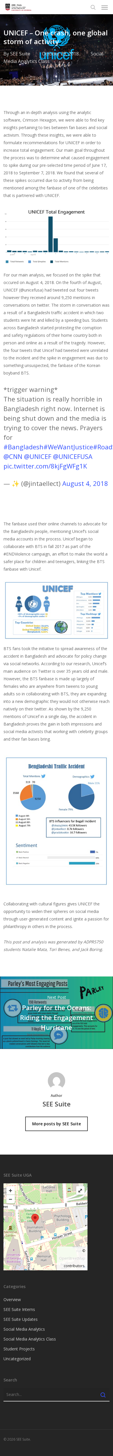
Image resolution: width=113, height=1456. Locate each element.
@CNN (12, 456)
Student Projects (19, 1349)
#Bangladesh (23, 446)
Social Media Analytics (24, 1329)
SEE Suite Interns (19, 1309)
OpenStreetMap (72, 1258)
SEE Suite (20, 53)
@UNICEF (37, 456)
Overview (12, 1299)
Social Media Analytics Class (29, 1339)
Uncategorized (17, 1358)
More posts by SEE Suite (56, 1123)
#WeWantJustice (68, 446)
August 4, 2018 (85, 483)
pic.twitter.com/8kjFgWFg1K (45, 466)
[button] (104, 7)
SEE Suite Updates (20, 1319)
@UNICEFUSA (72, 456)
